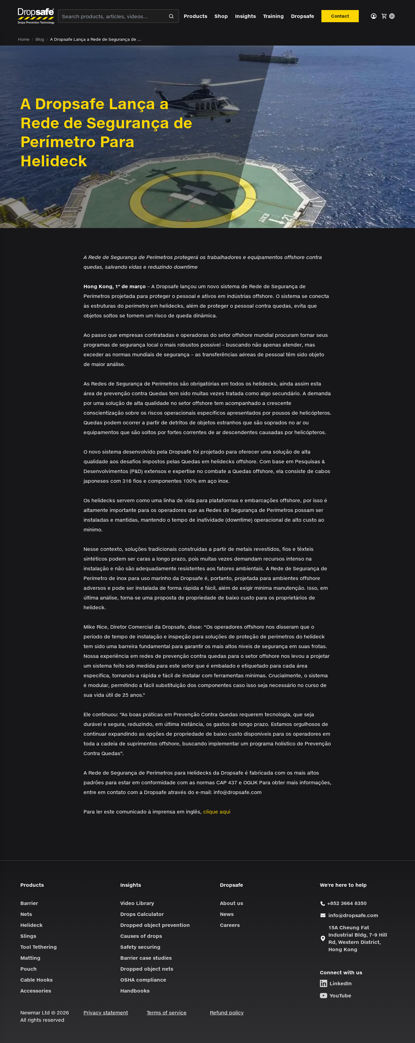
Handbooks (134, 990)
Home (23, 39)
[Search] (171, 16)
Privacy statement (106, 1012)
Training (273, 16)
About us (231, 903)
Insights (245, 16)
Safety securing (140, 947)
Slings (28, 936)
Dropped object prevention (155, 925)
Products (195, 16)
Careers (230, 925)
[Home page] (36, 16)
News (227, 914)
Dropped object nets (146, 969)
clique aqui (216, 811)
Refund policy (227, 1012)
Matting (30, 958)
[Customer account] (374, 16)
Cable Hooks (36, 980)
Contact (340, 16)
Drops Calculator (142, 914)
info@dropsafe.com (353, 915)
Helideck (31, 925)
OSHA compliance (143, 980)
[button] (384, 16)
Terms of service (167, 1012)
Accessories (35, 990)
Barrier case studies (146, 958)
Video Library (137, 903)
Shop (221, 16)
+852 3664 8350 (347, 903)
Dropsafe (302, 16)
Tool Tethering (38, 947)
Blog (40, 39)
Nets (26, 914)
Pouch (28, 969)
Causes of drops (141, 936)
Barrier (29, 903)
